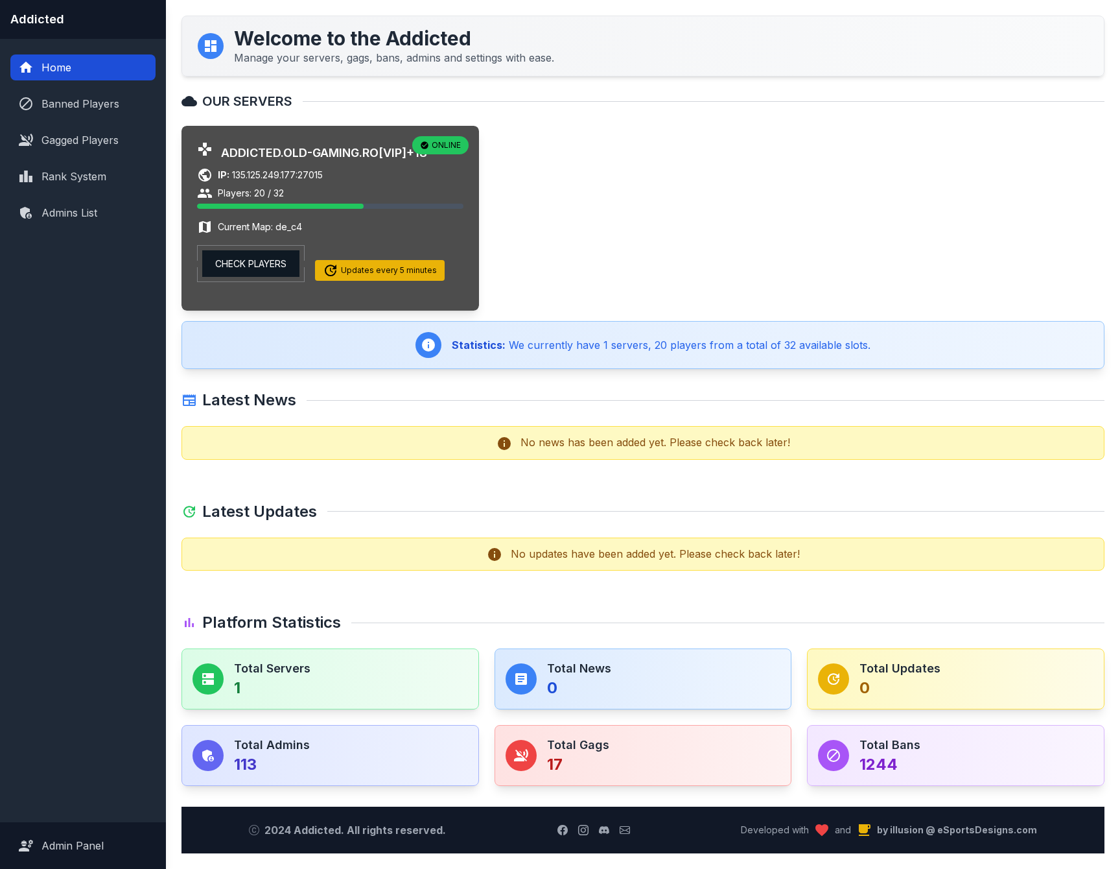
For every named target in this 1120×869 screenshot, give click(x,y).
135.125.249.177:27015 (270, 174)
